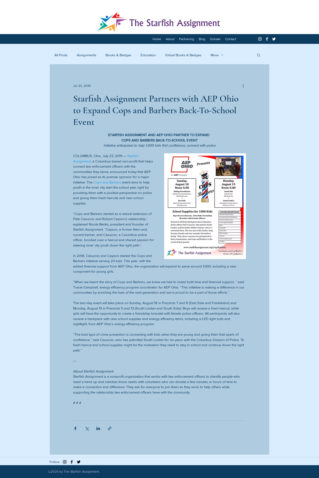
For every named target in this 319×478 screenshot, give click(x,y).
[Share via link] (109, 428)
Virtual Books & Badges (183, 55)
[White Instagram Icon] (260, 39)
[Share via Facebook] (75, 428)
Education (148, 55)
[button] (258, 55)
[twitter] (274, 39)
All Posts (60, 55)
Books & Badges (118, 55)
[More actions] (243, 85)
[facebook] (267, 39)
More (215, 55)
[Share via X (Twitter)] (87, 428)
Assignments (86, 55)
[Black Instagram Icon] (64, 462)
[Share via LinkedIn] (98, 428)
